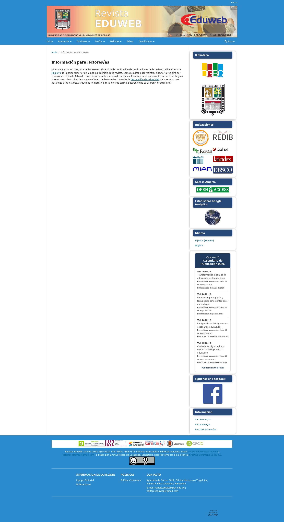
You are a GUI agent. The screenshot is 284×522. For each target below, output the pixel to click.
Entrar (234, 2)
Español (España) (204, 240)
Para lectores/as (203, 419)
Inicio (50, 41)
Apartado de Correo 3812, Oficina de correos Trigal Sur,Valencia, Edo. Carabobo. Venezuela (177, 482)
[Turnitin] (155, 445)
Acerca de (64, 41)
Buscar (231, 41)
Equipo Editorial (85, 480)
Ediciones (82, 41)
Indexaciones (83, 484)
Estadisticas (146, 41)
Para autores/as (202, 424)
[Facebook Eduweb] (213, 402)
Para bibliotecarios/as (205, 429)
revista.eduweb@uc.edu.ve (203, 451)
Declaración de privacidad (145, 79)
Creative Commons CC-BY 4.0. (205, 454)
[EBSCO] (223, 173)
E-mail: (150, 487)
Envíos (99, 41)
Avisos (130, 41)
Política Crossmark (131, 480)
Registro (56, 72)
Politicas (115, 41)
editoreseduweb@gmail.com (78, 454)
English (199, 245)
